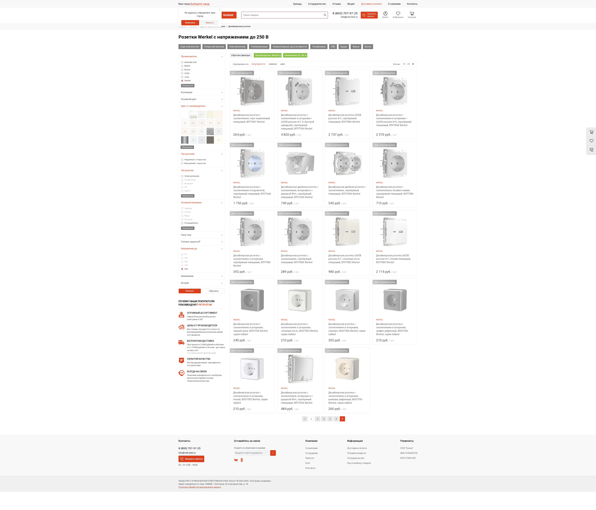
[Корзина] (591, 131)
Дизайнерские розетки (239, 26)
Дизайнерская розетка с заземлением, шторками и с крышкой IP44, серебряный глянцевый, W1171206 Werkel (297, 397)
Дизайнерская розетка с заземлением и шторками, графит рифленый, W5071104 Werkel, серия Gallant (392, 329)
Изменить (190, 22)
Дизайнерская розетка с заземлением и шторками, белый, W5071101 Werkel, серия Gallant (250, 397)
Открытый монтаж (214, 46)
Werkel (236, 111)
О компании (311, 448)
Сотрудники (311, 453)
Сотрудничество (355, 458)
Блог (307, 463)
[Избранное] (591, 140)
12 (404, 64)
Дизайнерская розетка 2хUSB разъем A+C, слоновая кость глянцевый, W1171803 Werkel (344, 259)
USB (333, 46)
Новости (309, 458)
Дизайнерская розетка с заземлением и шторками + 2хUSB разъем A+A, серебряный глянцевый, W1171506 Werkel (393, 120)
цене (282, 64)
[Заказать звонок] (591, 149)
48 (413, 64)
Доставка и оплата (357, 448)
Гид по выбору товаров (359, 463)
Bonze (368, 46)
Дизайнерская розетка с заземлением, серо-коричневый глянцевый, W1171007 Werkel (251, 118)
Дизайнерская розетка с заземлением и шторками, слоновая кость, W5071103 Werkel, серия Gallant (299, 329)
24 (408, 64)
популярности (258, 64)
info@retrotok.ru (349, 17)
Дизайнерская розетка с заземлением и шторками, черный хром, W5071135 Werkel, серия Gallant (250, 329)
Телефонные (319, 46)
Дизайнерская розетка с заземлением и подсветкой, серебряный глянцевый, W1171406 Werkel (252, 192)
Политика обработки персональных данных (199, 487)
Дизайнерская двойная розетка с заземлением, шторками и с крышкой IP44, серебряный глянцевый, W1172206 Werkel (299, 192)
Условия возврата (356, 453)
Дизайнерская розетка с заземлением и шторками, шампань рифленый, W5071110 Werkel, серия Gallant (345, 397)
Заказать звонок (194, 459)
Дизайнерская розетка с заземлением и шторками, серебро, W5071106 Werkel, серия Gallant (346, 329)
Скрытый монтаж (189, 46)
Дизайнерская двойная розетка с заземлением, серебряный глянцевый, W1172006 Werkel (347, 190)
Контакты (310, 468)
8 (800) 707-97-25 (345, 13)
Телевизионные (259, 46)
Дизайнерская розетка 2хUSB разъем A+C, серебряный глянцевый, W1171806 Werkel (344, 118)
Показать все (188, 86)
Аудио (343, 46)
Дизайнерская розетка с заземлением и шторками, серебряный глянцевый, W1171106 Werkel (252, 260)
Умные (355, 46)
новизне (273, 64)
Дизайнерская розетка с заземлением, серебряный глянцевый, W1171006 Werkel (296, 259)
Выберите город (200, 3)
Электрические (237, 46)
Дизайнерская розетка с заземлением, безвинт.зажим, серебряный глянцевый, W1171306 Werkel (394, 192)
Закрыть (209, 22)
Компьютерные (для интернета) (290, 46)
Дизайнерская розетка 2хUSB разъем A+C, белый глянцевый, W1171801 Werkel (393, 259)
